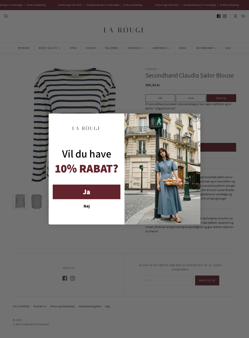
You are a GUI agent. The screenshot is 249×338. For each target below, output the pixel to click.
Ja (86, 191)
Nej (86, 206)
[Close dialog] (195, 118)
